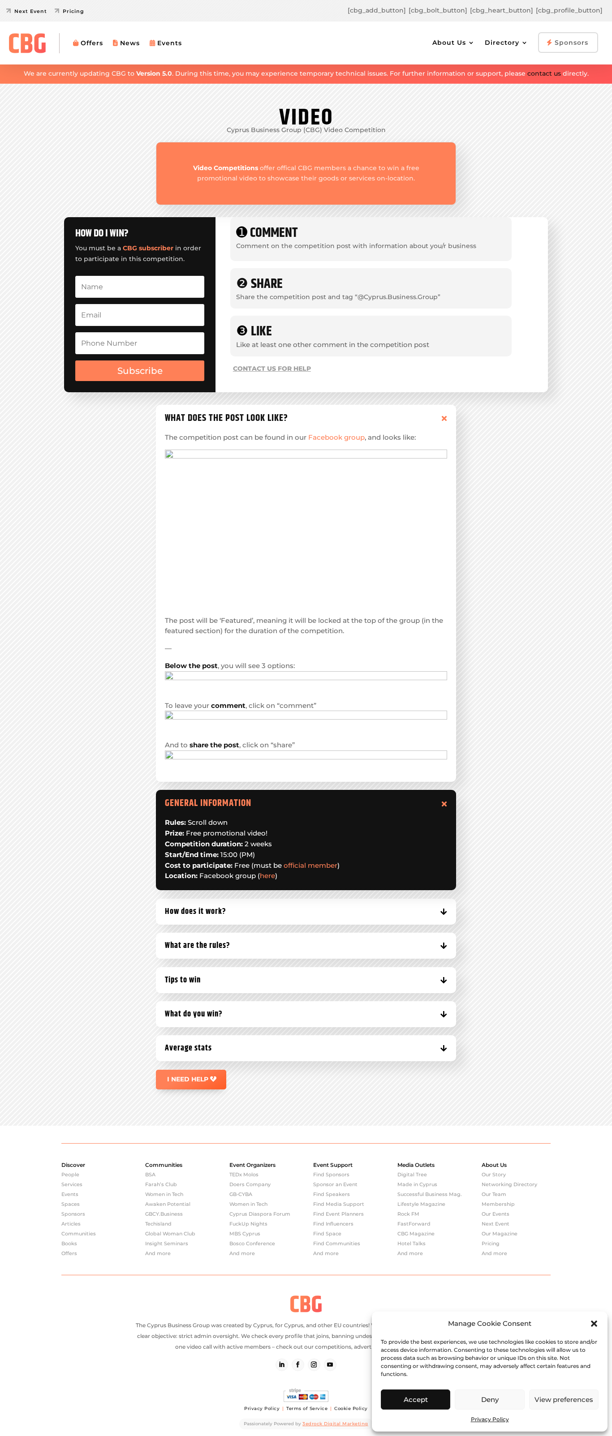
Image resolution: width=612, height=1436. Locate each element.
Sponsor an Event (335, 1184)
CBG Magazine (416, 1233)
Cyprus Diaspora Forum (259, 1214)
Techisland (158, 1224)
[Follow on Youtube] (330, 1365)
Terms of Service (307, 1408)
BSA (150, 1174)
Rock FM (408, 1214)
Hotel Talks (411, 1243)
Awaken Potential (167, 1204)
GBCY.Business (164, 1214)
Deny (490, 1399)
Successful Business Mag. (429, 1194)
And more (158, 1253)
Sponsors (570, 43)
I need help (187, 1079)
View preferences (563, 1399)
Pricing (491, 1243)
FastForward (414, 1224)
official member (310, 865)
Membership (498, 1204)
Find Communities (336, 1243)
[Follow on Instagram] (314, 1365)
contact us (544, 73)
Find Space (327, 1233)
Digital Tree (412, 1174)
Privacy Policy (490, 1419)
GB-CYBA (240, 1194)
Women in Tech (164, 1194)
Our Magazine (499, 1233)
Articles (71, 1224)
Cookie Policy (351, 1408)
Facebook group (336, 437)
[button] (594, 1323)
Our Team (494, 1194)
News (130, 43)
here (267, 875)
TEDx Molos (244, 1174)
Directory (502, 42)
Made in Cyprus (417, 1184)
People (70, 1174)
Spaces (70, 1204)
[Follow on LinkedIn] (282, 1365)
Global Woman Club (170, 1233)
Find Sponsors (331, 1174)
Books (69, 1243)
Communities (78, 1233)
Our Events (495, 1214)
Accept (416, 1399)
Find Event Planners (338, 1214)
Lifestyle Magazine (421, 1204)
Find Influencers (333, 1224)
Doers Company (250, 1184)
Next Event (495, 1224)
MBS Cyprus (244, 1233)
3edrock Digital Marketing (335, 1424)
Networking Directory (509, 1184)
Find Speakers (331, 1194)
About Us (449, 42)
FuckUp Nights (248, 1224)
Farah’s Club (161, 1184)
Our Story (494, 1174)
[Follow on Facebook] (298, 1365)
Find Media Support (338, 1204)
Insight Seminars (166, 1243)
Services (71, 1184)
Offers (92, 43)
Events (169, 43)
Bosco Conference (252, 1243)
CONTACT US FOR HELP (272, 368)
